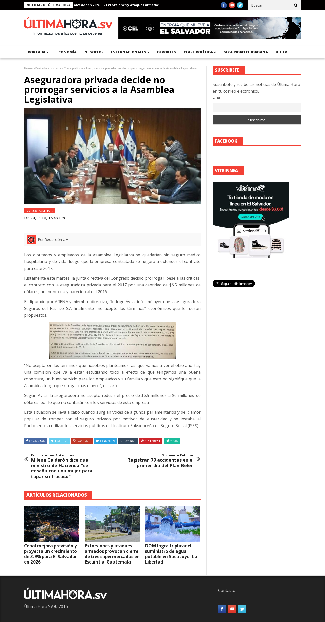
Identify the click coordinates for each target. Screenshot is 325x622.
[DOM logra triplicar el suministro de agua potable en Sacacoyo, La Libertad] (172, 524)
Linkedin (107, 441)
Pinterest (152, 441)
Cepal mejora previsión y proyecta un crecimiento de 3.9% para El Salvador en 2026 (50, 554)
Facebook (37, 441)
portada (36, 52)
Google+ (84, 441)
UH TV (281, 52)
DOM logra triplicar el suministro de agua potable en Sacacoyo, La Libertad (171, 554)
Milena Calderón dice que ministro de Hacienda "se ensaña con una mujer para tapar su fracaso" (61, 466)
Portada (41, 68)
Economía (66, 52)
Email (217, 97)
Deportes (166, 52)
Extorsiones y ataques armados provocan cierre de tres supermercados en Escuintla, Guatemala (112, 554)
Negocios (94, 52)
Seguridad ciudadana (246, 52)
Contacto (226, 590)
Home (28, 68)
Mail (174, 441)
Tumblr (129, 441)
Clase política (198, 52)
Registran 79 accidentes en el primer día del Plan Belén (160, 460)
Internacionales (128, 52)
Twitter (61, 441)
